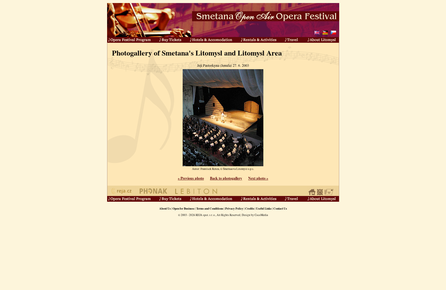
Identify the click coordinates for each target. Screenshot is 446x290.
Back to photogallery (226, 178)
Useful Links (264, 209)
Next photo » (258, 178)
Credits (249, 209)
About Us (165, 209)
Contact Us (280, 209)
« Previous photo (191, 178)
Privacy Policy (234, 209)
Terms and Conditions (209, 209)
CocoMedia (261, 215)
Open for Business (183, 209)
